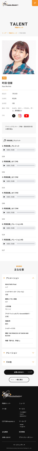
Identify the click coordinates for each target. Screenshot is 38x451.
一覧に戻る (19, 380)
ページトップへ (18, 445)
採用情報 (22, 432)
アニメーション (12, 278)
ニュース (22, 403)
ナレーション (11, 352)
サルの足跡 (22, 412)
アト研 (4, 409)
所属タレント (13, 33)
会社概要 (5, 432)
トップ (4, 33)
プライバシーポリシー (26, 437)
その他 (9, 362)
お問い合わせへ (19, 372)
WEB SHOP (22, 416)
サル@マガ (22, 426)
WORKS (21, 424)
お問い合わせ (6, 437)
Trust (21, 414)
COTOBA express (7, 421)
